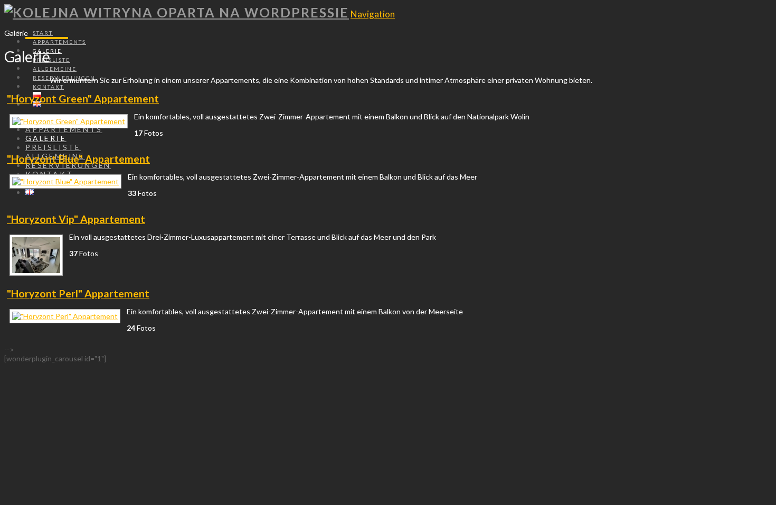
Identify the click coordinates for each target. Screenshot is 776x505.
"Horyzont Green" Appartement (83, 98)
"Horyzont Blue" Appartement (78, 159)
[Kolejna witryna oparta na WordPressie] (176, 12)
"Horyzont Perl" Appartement (78, 293)
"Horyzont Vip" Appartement (76, 219)
